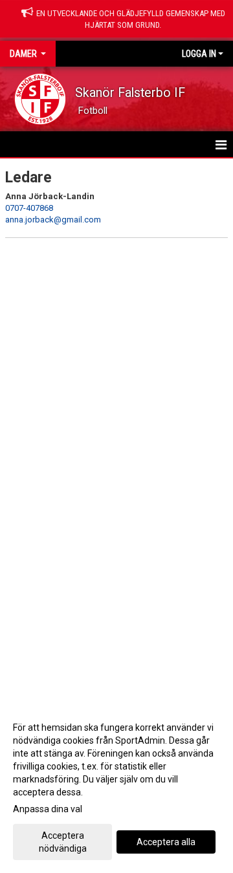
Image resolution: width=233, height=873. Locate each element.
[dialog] (116, 787)
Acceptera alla (166, 842)
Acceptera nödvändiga (63, 842)
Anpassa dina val (47, 809)
